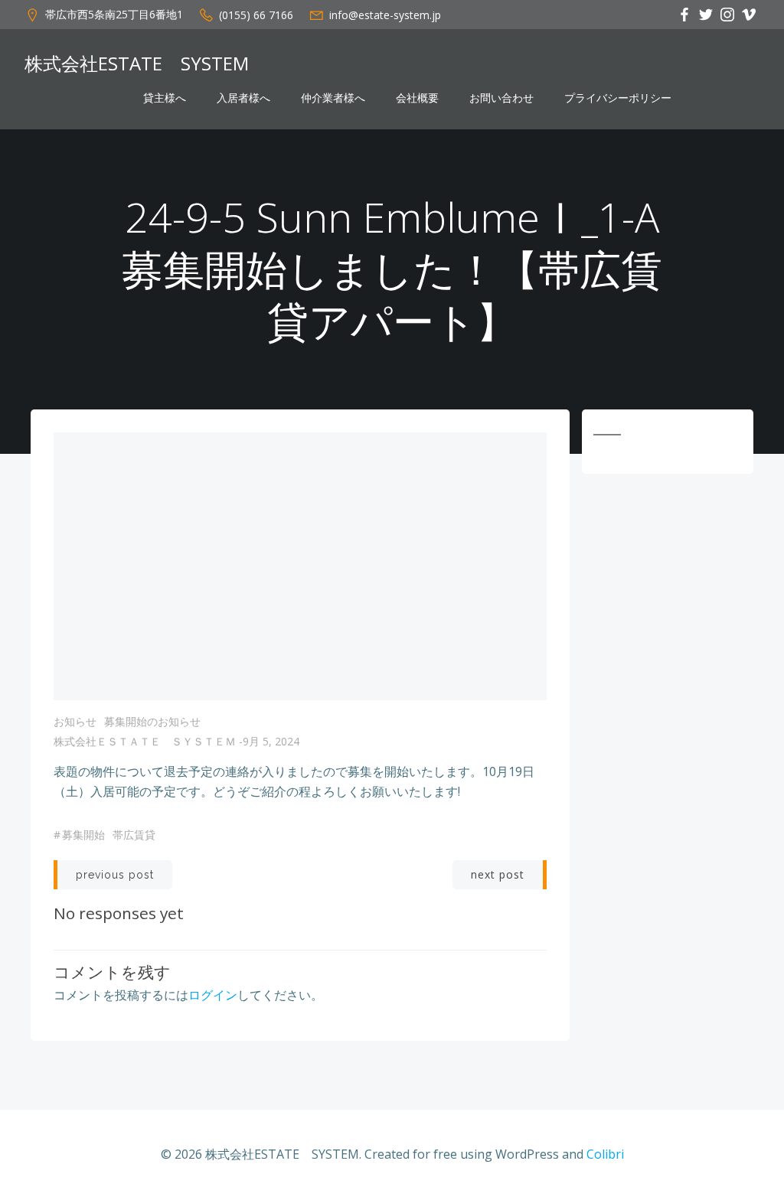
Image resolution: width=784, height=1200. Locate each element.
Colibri (605, 1154)
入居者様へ (243, 98)
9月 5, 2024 (271, 741)
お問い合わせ (501, 98)
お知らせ (75, 721)
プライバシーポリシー (617, 98)
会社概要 (417, 98)
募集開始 (83, 834)
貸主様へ (164, 98)
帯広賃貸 (134, 834)
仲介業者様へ (333, 98)
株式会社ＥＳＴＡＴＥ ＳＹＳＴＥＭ (145, 741)
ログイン (212, 994)
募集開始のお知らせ (152, 721)
